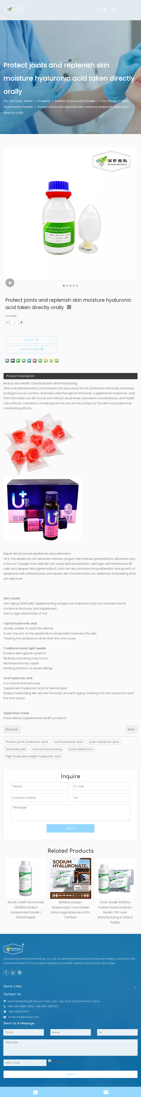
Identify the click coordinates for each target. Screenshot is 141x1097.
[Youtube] (12, 972)
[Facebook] (6, 972)
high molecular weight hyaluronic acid (33, 756)
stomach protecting (47, 749)
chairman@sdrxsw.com (23, 1017)
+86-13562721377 (18, 1012)
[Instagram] (19, 972)
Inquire (29, 340)
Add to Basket (29, 349)
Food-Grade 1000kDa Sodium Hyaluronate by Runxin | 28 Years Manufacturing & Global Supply (115, 912)
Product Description (20, 376)
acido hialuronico (80, 749)
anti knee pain (16, 749)
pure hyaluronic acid (104, 742)
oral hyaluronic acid (68, 742)
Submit (70, 828)
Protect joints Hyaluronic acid (27, 742)
